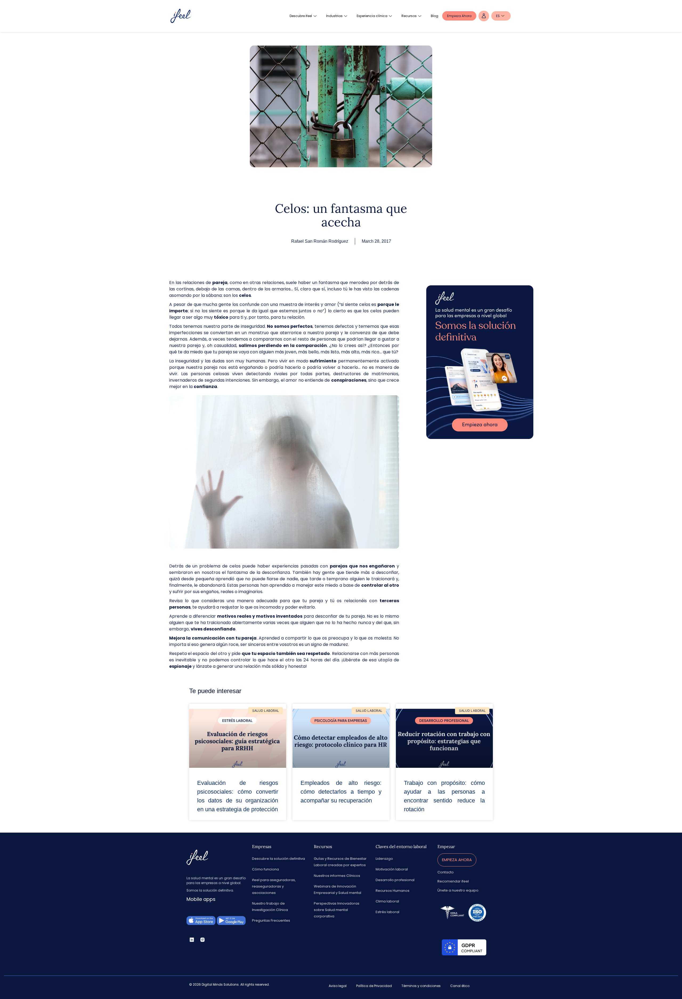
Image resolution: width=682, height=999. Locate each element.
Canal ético (459, 986)
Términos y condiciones (421, 986)
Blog (434, 16)
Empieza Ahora (459, 16)
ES (498, 16)
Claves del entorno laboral (401, 846)
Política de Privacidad (374, 986)
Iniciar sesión (483, 16)
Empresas (261, 846)
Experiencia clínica (372, 16)
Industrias (334, 16)
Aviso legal (338, 986)
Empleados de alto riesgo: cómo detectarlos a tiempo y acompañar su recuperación (341, 792)
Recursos (409, 16)
